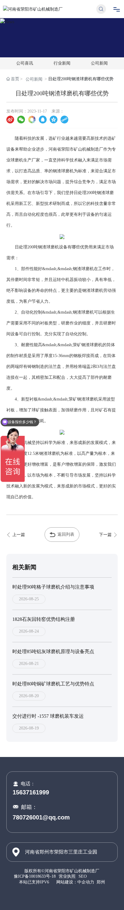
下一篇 (106, 534)
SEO (83, 876)
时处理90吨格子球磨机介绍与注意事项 (53, 586)
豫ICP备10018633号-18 (35, 876)
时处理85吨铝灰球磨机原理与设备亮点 (53, 651)
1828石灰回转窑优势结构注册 (43, 619)
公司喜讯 (24, 63)
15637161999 (31, 792)
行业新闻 (62, 63)
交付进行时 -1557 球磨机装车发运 (48, 716)
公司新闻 (99, 63)
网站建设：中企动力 (75, 882)
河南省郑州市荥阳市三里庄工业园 (61, 851)
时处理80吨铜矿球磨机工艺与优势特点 (53, 683)
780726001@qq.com (41, 817)
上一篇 (18, 534)
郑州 (101, 882)
